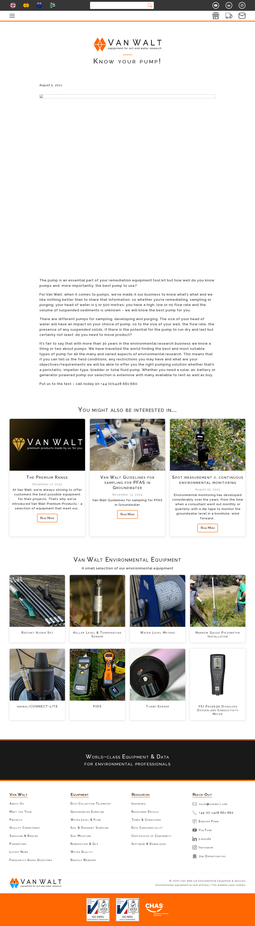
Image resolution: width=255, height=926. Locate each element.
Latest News (19, 851)
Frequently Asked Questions (31, 860)
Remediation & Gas (84, 843)
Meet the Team (21, 811)
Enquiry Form (209, 821)
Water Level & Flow (86, 819)
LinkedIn (205, 838)
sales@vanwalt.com (213, 804)
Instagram (206, 847)
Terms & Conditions (146, 819)
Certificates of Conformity (151, 835)
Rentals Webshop (83, 860)
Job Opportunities (212, 856)
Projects (16, 819)
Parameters (18, 843)
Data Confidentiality (147, 827)
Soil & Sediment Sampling (90, 827)
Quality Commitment (25, 827)
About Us (17, 803)
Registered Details (145, 811)
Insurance (138, 803)
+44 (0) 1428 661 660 (216, 812)
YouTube (205, 830)
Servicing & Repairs (24, 835)
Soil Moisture (81, 835)
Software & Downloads (148, 843)
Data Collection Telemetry (91, 803)
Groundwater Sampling (87, 811)
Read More (47, 518)
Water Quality (82, 851)
